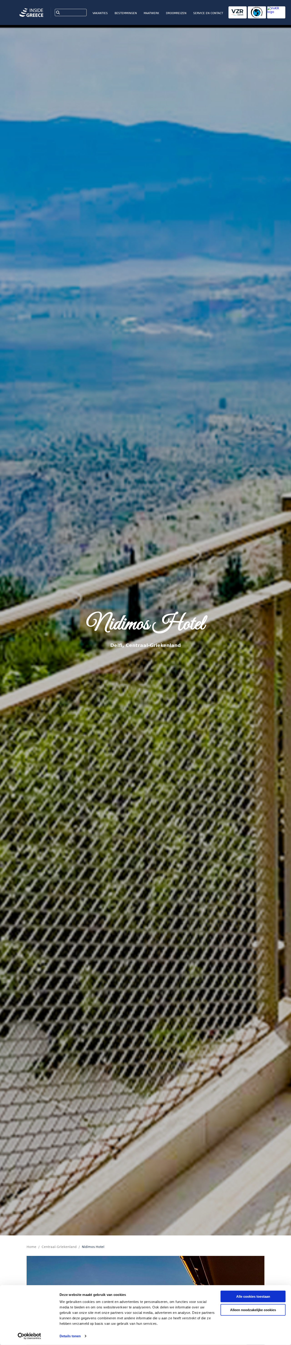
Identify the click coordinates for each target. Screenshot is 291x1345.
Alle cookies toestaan (253, 1296)
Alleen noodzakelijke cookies (253, 1310)
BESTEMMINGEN (126, 13)
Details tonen (70, 1336)
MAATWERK (151, 13)
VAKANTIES (100, 13)
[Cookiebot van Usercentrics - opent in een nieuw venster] (29, 1336)
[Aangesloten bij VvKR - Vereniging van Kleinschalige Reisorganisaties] (276, 12)
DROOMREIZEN (176, 13)
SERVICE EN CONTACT (208, 13)
